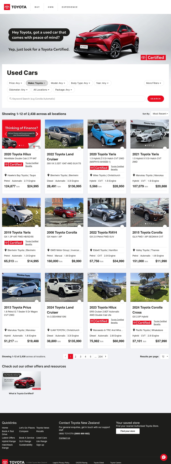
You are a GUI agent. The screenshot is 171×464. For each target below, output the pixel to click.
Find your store (128, 431)
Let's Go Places (27, 428)
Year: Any (102, 83)
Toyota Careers (115, 463)
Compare (23, 431)
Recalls (40, 431)
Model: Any (58, 83)
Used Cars (41, 438)
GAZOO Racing (81, 463)
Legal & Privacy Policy (61, 463)
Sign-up (40, 445)
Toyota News (42, 428)
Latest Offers (8, 438)
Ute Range (41, 441)
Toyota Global (99, 463)
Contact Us (64, 438)
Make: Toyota (37, 83)
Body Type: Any (81, 83)
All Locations (42, 89)
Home (5, 428)
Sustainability (25, 445)
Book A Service (26, 438)
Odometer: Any (18, 89)
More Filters (154, 83)
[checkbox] (37, 149)
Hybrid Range (9, 441)
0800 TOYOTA (74, 433)
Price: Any (16, 83)
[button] (163, 457)
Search (156, 98)
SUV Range (25, 441)
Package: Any (64, 89)
